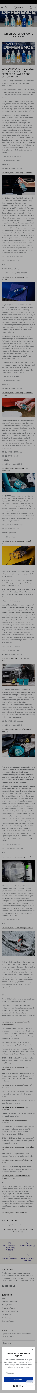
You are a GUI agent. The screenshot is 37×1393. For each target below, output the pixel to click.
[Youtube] (17, 1386)
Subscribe (18, 1379)
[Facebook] (14, 1386)
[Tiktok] (23, 1386)
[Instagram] (20, 1386)
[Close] (32, 1349)
